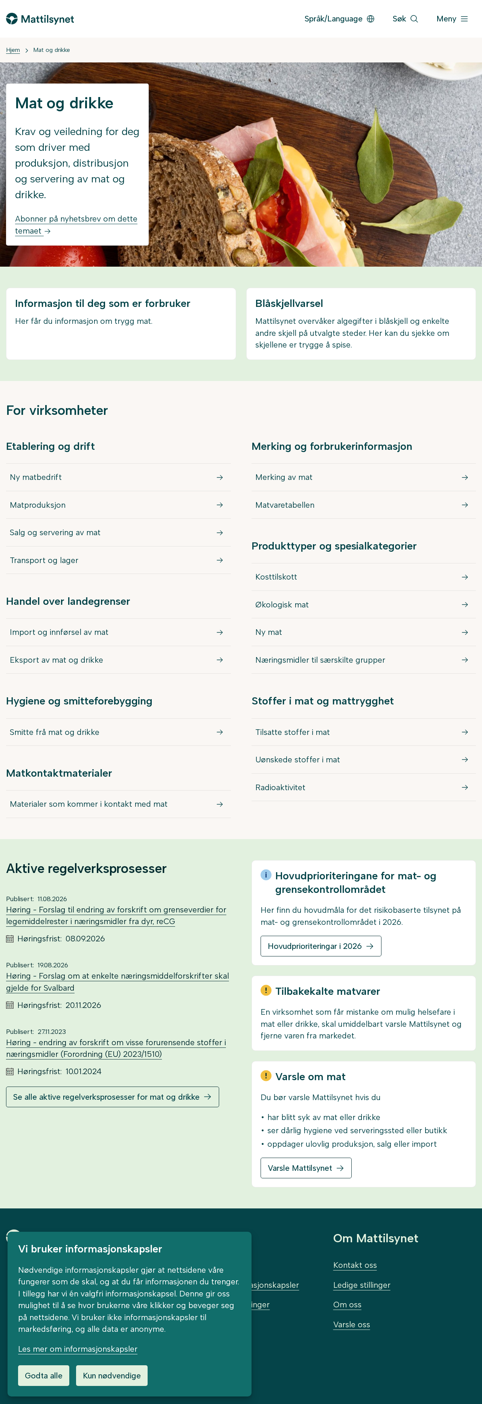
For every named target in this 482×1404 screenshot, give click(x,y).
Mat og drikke (51, 49)
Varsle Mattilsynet (300, 1168)
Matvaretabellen (284, 505)
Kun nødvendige (112, 1375)
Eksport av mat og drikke (56, 660)
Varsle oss (351, 1324)
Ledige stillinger (361, 1285)
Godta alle (44, 1375)
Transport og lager (44, 560)
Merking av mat (284, 477)
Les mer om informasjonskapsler (77, 1349)
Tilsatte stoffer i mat (292, 732)
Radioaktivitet (280, 787)
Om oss (347, 1304)
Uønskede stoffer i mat (297, 759)
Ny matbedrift (36, 477)
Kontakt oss (355, 1265)
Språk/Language (334, 18)
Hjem (13, 49)
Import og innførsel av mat (59, 632)
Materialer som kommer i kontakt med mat (89, 804)
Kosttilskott (276, 576)
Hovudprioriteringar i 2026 (315, 946)
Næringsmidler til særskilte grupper (320, 660)
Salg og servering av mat (55, 532)
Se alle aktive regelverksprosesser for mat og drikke (106, 1097)
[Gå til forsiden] (40, 18)
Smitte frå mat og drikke (54, 732)
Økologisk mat (282, 604)
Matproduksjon (38, 505)
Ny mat (268, 632)
